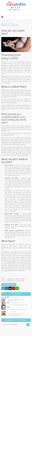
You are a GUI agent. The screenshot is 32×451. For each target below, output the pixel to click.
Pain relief (8, 191)
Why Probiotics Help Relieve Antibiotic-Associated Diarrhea (15, 300)
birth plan (11, 281)
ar (24, 10)
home (3, 23)
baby (23, 279)
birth (3, 279)
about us (16, 10)
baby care (20, 281)
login (9, 10)
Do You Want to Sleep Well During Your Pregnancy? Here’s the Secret (15, 315)
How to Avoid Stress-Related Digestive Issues (17, 304)
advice (3, 281)
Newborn (10, 279)
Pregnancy (10, 23)
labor (17, 279)
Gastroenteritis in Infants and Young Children (17, 309)
